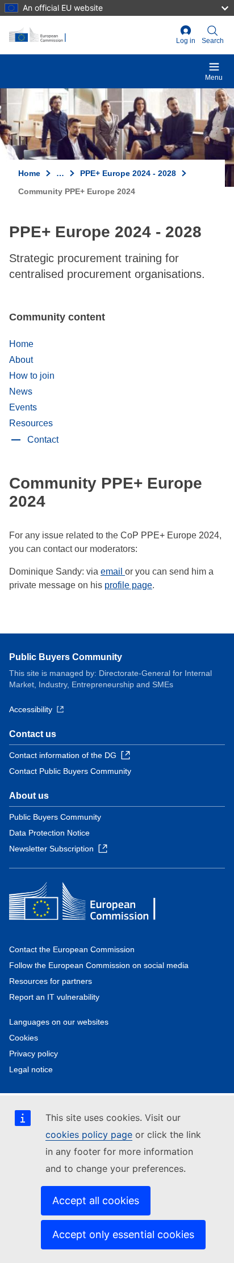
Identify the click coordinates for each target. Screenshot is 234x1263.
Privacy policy (33, 1053)
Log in (185, 41)
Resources (31, 423)
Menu (214, 78)
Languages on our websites (58, 1021)
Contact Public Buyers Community (70, 771)
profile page (128, 585)
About (21, 360)
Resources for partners (50, 981)
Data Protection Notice (49, 832)
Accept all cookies (95, 1200)
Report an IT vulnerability (54, 996)
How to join (32, 375)
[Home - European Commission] (90, 35)
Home (29, 173)
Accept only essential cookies (123, 1234)
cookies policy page (88, 1134)
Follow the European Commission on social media (99, 965)
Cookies (23, 1037)
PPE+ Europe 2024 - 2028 (128, 173)
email (113, 571)
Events (23, 407)
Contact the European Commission (72, 949)
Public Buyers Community (65, 657)
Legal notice (31, 1069)
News (20, 391)
